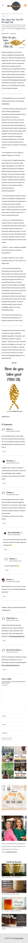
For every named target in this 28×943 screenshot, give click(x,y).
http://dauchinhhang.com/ (17, 636)
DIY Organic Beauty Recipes (12, 910)
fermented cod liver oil (15, 355)
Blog (7, 13)
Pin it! (14, 363)
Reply (4, 451)
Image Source (6, 416)
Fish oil (4, 52)
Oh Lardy (9, 461)
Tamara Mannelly (13, 532)
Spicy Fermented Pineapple (11, 877)
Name (4, 716)
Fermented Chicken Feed (10, 894)
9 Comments (13, 33)
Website (4, 733)
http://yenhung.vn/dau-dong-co (11, 665)
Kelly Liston (6, 33)
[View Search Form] (25, 5)
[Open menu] (3, 5)
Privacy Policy (19, 938)
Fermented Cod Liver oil (18, 80)
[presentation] (14, 870)
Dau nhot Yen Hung (12, 650)
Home (3, 13)
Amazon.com (18, 28)
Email (4, 724)
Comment (5, 685)
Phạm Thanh (10, 618)
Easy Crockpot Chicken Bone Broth (12, 928)
